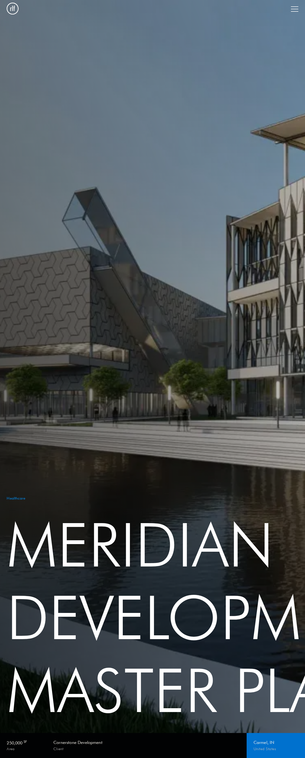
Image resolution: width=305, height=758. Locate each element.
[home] (13, 9)
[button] (294, 9)
